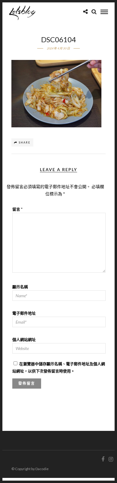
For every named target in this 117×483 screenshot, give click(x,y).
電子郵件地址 (24, 313)
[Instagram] (110, 459)
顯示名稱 (20, 286)
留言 (17, 209)
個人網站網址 (24, 339)
